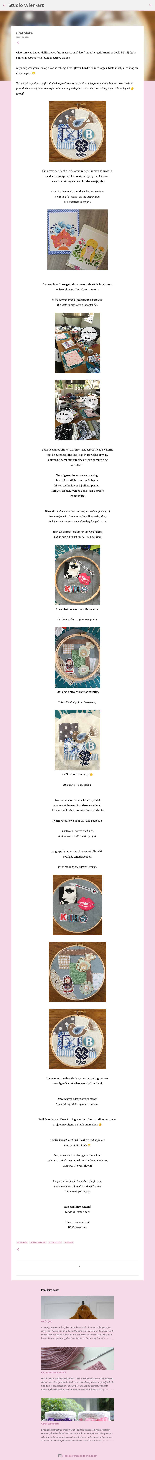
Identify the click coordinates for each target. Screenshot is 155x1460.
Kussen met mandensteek (53, 1372)
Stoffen (69, 1242)
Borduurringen (38, 1242)
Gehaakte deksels (50, 1424)
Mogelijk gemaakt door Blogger (79, 1455)
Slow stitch (55, 1242)
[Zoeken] (48, 5)
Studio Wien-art (26, 5)
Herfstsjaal (46, 1321)
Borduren (22, 1242)
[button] (18, 43)
